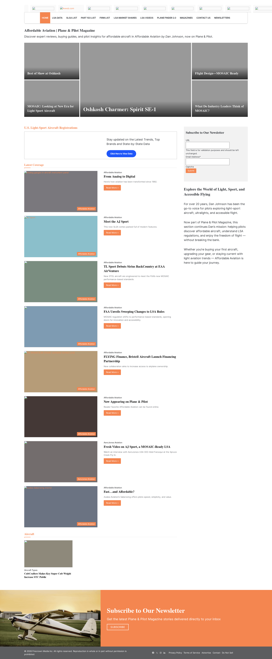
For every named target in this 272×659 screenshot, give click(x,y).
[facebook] (153, 653)
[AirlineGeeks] (99, 8)
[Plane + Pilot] (26, 8)
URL (188, 140)
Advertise (206, 652)
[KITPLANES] (155, 8)
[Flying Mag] (43, 8)
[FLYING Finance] (210, 8)
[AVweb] (71, 8)
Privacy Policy (175, 652)
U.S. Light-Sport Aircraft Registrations (50, 127)
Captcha (190, 166)
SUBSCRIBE (117, 627)
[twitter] (157, 653)
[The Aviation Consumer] (183, 8)
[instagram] (161, 653)
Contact (216, 652)
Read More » (112, 187)
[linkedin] (164, 653)
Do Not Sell (227, 652)
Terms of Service (192, 652)
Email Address (193, 156)
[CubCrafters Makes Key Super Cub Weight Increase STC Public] (48, 554)
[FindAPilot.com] (238, 8)
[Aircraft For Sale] (127, 8)
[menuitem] (45, 17)
